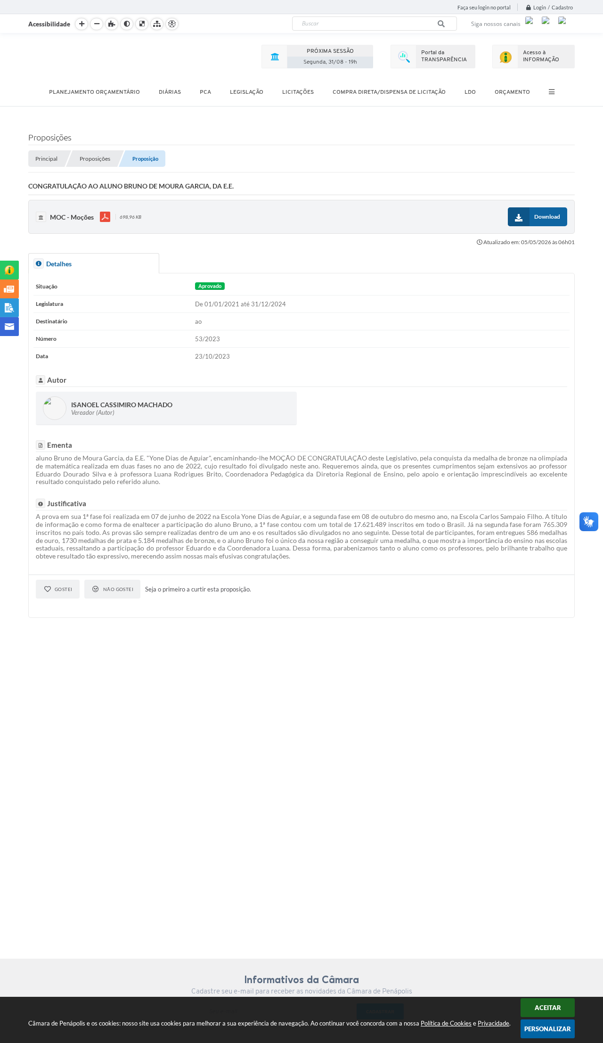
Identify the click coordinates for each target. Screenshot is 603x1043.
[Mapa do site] (156, 24)
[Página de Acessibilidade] (172, 24)
